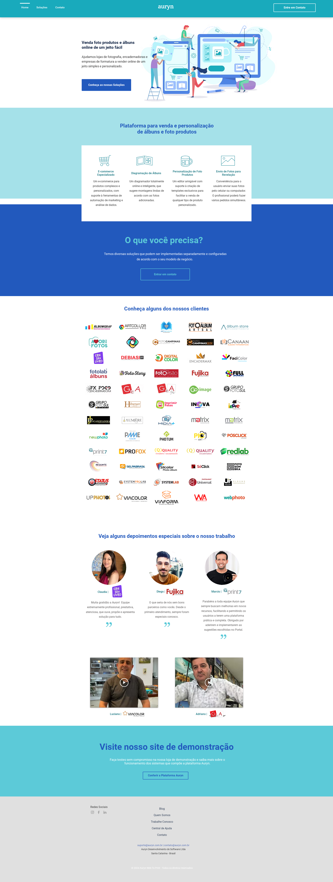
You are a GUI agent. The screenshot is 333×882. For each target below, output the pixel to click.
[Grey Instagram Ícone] (92, 812)
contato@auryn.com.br (176, 845)
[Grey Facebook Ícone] (99, 812)
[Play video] (124, 682)
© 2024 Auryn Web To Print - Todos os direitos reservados (162, 868)
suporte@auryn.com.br (150, 845)
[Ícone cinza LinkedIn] (105, 812)
